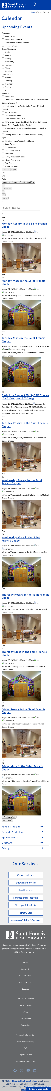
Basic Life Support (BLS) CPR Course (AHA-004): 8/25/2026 (25, 397)
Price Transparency (25, 1041)
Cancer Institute (25, 875)
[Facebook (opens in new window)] (15, 1070)
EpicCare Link (25, 982)
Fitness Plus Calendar (13, 39)
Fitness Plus (9, 96)
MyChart (26, 1012)
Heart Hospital (25, 890)
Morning (8, 81)
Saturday (8, 71)
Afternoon (8, 84)
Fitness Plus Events (12, 160)
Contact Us (26, 969)
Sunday (7, 52)
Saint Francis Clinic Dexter (15, 119)
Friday (7, 68)
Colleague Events (11, 147)
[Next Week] (3, 191)
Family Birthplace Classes (14, 157)
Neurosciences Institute (25, 897)
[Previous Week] (3, 185)
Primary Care (25, 912)
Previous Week (9, 817)
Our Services (25, 1018)
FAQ (25, 1048)
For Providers (25, 976)
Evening (7, 87)
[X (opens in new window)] (21, 1070)
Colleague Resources (25, 1061)
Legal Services (25, 1055)
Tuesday (7, 58)
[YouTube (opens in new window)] (28, 1070)
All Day (7, 77)
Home (33, 12)
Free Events (9, 163)
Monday (7, 55)
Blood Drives (9, 36)
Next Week (7, 820)
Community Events (12, 150)
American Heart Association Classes (19, 141)
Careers (25, 989)
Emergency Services (26, 882)
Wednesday (9, 61)
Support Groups (11, 46)
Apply (13, 170)
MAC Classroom (11, 112)
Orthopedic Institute (25, 905)
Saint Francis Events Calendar (16, 42)
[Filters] (3, 194)
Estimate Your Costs (38, 1089)
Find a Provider (25, 1005)
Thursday (8, 65)
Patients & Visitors (25, 999)
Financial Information (25, 1035)
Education (8, 153)
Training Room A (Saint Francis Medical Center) (23, 134)
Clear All (6, 170)
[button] (44, 5)
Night (6, 90)
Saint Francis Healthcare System (22, 1081)
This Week (7, 189)
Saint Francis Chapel (12, 115)
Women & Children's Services (26, 920)
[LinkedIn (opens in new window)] (34, 1070)
